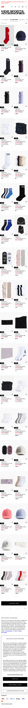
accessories (9, 631)
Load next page (14, 603)
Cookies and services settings (15, 690)
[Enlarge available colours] (2, 50)
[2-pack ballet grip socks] (7, 450)
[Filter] (26, 23)
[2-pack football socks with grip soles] (7, 257)
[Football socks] (7, 35)
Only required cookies (15, 684)
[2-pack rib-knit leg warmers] (7, 290)
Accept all (15, 679)
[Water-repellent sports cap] (7, 513)
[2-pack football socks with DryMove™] (7, 160)
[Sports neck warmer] (7, 353)
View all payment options (6, 703)
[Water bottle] (7, 97)
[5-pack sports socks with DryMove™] (7, 128)
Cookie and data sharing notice (15, 674)
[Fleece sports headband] (7, 322)
